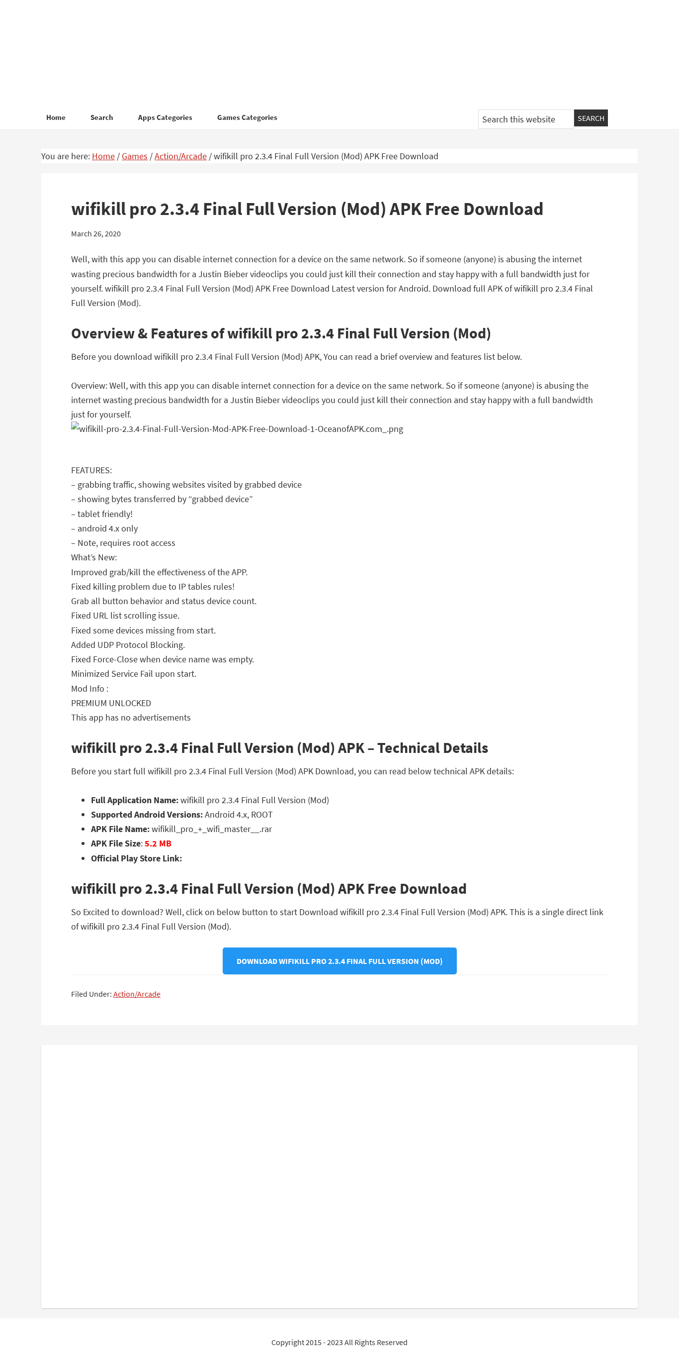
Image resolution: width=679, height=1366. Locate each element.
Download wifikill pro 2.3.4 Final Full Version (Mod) (340, 961)
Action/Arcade (137, 994)
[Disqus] (339, 1174)
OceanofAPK (324, 55)
